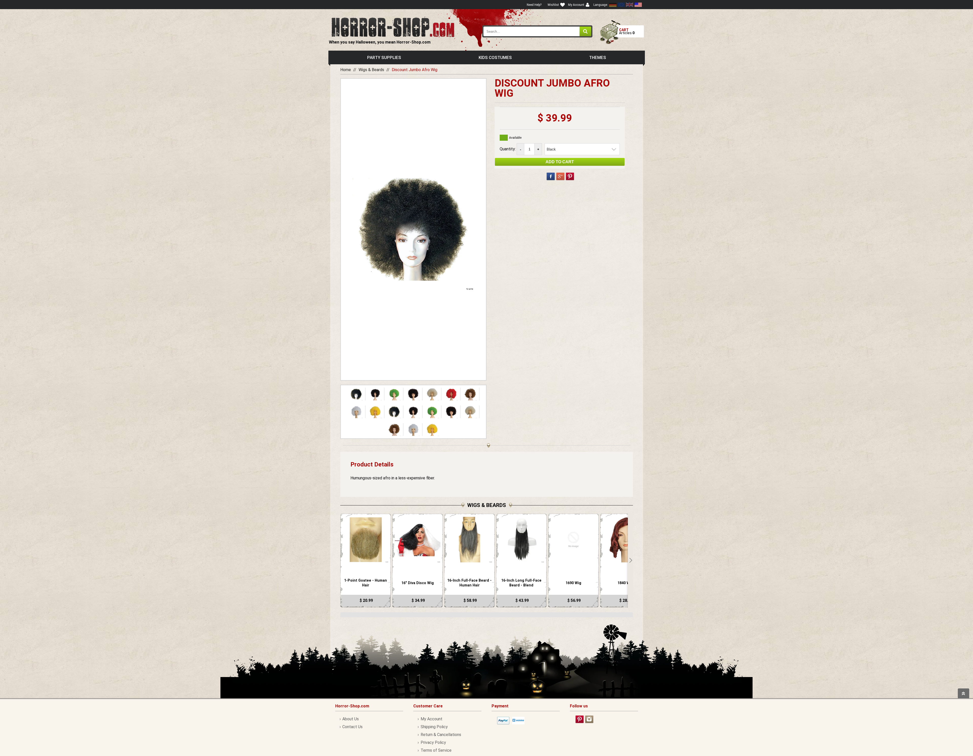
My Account (431, 719)
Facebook (551, 176)
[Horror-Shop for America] (638, 5)
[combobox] (537, 31)
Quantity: (508, 149)
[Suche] (585, 31)
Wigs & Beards (371, 69)
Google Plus (560, 176)
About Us (350, 719)
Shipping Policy (434, 726)
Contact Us (352, 726)
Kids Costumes (495, 57)
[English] (621, 5)
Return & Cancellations (441, 734)
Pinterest (570, 176)
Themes (597, 57)
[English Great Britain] (629, 5)
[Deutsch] (613, 5)
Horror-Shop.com (392, 26)
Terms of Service (436, 750)
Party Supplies (384, 57)
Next (630, 560)
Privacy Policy (433, 742)
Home (345, 69)
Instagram (589, 719)
